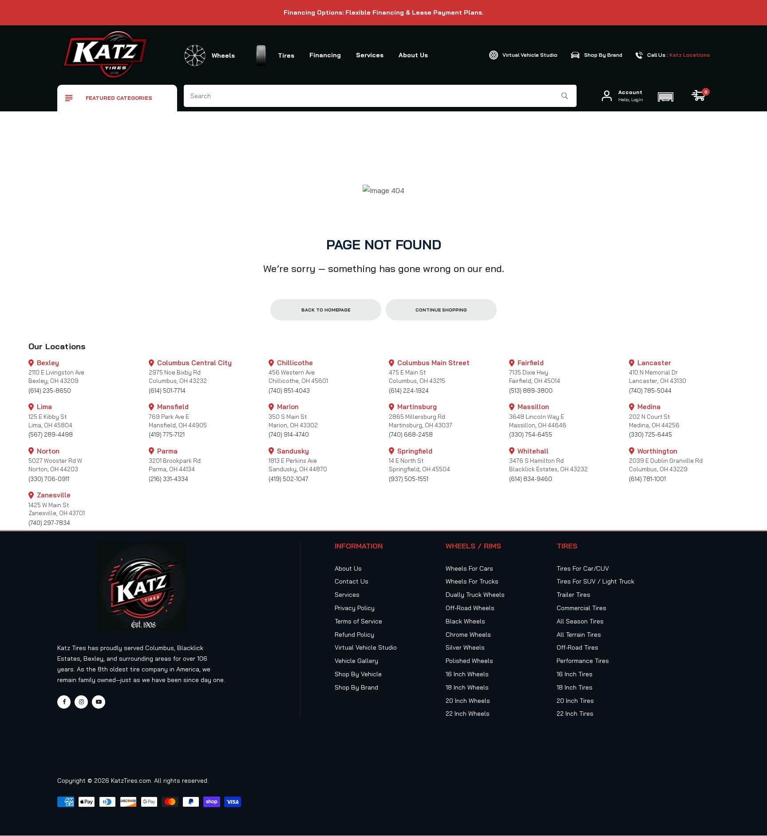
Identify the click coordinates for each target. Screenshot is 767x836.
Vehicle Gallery (356, 661)
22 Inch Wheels (468, 714)
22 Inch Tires (575, 714)
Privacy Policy (355, 608)
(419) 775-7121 (167, 434)
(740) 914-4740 (289, 434)
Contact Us (351, 581)
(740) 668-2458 (411, 434)
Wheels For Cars (469, 568)
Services (370, 55)
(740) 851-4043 (289, 390)
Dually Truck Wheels (475, 595)
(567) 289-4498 (50, 434)
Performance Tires (583, 661)
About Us (413, 55)
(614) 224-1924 (409, 390)
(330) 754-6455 (530, 434)
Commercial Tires (581, 608)
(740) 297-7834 (49, 522)
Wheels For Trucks (472, 581)
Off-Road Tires (577, 647)
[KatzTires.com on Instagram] (81, 702)
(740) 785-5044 (650, 390)
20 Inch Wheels (468, 701)
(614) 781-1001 (647, 478)
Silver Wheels (465, 647)
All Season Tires (580, 621)
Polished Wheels (469, 661)
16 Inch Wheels (467, 674)
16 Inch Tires (575, 674)
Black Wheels (465, 621)
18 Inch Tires (575, 687)
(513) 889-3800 (531, 390)
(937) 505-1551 (408, 478)
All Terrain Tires (579, 635)
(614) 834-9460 (530, 478)
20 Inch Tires (575, 701)
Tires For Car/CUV (583, 568)
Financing (325, 55)
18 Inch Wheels (467, 687)
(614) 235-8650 (49, 390)
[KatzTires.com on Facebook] (64, 702)
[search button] (565, 96)
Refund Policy (354, 635)
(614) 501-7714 (167, 390)
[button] (665, 96)
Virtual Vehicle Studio (366, 647)
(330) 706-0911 (48, 478)
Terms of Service (358, 621)
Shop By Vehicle (358, 674)
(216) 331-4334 (168, 478)
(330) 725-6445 (650, 434)
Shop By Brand (356, 687)
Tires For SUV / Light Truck (595, 581)
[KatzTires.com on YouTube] (98, 702)
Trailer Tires (573, 595)
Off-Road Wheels (470, 608)
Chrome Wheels (468, 635)
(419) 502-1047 (288, 478)
